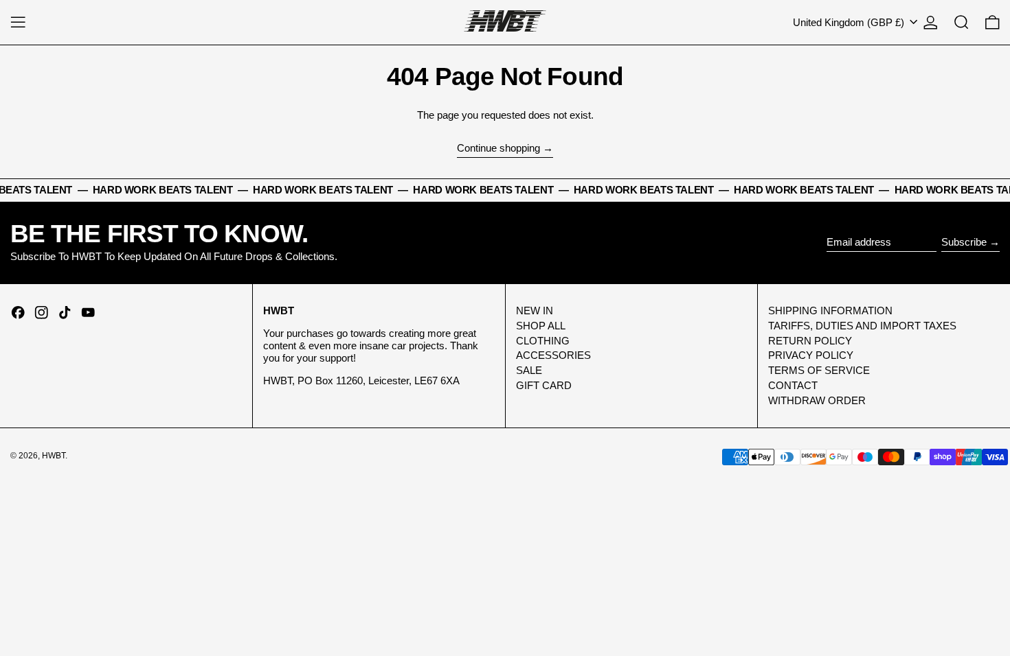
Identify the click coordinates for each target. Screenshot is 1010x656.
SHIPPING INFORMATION (830, 310)
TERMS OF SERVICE (819, 370)
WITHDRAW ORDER (817, 400)
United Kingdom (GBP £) (850, 22)
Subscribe (964, 242)
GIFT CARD (544, 385)
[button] (961, 22)
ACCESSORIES (553, 355)
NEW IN (534, 310)
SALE (529, 370)
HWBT (53, 455)
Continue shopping (498, 148)
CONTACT (793, 385)
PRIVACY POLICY (810, 355)
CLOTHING (543, 341)
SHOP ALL (540, 325)
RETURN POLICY (810, 341)
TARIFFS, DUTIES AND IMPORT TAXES (862, 325)
